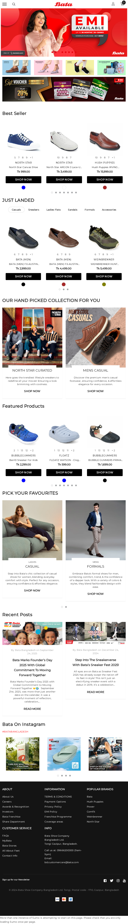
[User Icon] (113, 4)
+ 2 (32, 450)
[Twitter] (111, 880)
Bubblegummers (23, 455)
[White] (64, 187)
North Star (23, 162)
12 (27, 450)
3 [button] (59, 52)
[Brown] (105, 187)
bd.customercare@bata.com (61, 862)
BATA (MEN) (23, 259)
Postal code (79, 889)
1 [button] (52, 52)
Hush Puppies (105, 162)
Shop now (23, 179)
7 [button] (72, 52)
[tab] (16, 210)
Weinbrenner (104, 259)
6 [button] (69, 52)
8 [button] (75, 52)
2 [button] (55, 52)
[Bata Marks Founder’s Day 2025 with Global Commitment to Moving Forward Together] (32, 633)
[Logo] (63, 4)
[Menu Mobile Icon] (4, 4)
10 (58, 157)
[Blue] (23, 187)
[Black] (23, 284)
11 (67, 450)
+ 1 (31, 157)
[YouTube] (124, 880)
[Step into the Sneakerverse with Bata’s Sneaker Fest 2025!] (96, 633)
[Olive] (104, 284)
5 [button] (65, 52)
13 (22, 450)
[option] (64, 32)
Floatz (64, 455)
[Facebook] (105, 880)
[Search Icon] (13, 4)
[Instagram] (118, 880)
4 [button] (62, 52)
